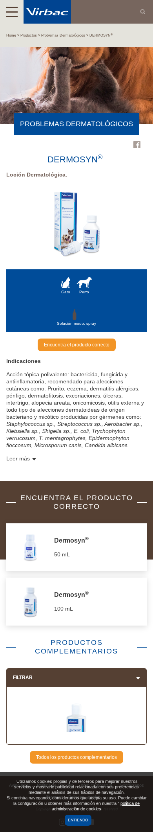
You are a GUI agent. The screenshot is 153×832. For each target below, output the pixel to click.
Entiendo (78, 820)
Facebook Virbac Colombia (136, 144)
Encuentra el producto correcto (76, 345)
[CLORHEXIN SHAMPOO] (76, 728)
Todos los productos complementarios (76, 757)
